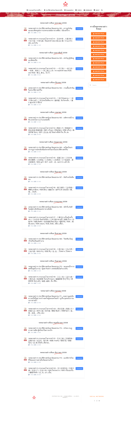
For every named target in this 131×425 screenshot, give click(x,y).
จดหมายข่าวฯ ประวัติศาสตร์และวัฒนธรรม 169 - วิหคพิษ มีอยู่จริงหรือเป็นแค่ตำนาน (50, 240)
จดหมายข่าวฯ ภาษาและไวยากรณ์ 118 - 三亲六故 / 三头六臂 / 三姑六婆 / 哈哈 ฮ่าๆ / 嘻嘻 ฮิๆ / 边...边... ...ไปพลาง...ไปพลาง (50, 250)
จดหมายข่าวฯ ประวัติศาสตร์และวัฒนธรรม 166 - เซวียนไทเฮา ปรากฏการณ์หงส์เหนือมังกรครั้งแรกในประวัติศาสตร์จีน (50, 148)
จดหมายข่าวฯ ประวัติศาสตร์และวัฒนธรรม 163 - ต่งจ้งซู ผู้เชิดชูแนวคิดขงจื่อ (51, 59)
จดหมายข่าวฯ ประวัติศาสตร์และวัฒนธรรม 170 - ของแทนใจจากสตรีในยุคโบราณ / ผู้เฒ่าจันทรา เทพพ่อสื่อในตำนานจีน (51, 267)
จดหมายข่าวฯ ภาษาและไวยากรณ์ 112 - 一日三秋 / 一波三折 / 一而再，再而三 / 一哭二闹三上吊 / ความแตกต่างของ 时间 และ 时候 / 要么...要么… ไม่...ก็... (50, 70)
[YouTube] (99, 400)
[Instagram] (96, 400)
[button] (101, 10)
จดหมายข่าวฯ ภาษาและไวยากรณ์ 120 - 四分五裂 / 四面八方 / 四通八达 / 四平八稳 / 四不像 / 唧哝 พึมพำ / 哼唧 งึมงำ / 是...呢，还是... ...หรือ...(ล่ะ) (51, 311)
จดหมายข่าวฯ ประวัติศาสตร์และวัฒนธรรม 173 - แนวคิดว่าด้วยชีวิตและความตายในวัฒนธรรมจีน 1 (50, 359)
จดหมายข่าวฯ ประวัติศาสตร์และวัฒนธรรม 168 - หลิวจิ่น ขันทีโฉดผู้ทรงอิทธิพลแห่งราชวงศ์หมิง (50, 208)
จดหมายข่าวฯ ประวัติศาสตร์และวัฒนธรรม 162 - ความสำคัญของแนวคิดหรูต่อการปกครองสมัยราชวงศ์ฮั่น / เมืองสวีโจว (50, 29)
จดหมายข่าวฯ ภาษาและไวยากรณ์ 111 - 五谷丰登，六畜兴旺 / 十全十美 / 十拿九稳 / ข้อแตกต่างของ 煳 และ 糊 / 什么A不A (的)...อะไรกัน (50, 41)
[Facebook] (94, 400)
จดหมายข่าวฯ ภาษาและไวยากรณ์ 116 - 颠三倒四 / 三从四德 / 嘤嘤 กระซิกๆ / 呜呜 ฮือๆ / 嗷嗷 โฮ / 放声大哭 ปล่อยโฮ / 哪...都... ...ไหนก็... (50, 189)
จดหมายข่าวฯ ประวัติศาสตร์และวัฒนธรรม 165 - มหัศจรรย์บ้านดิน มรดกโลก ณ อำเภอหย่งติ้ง (51, 118)
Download (79, 28)
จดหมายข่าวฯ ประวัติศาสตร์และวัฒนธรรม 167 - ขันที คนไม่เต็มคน (51, 178)
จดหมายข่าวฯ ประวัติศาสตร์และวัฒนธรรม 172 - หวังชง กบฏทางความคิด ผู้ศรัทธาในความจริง (50, 329)
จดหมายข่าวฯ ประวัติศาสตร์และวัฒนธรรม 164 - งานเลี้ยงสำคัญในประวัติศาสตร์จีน (51, 89)
